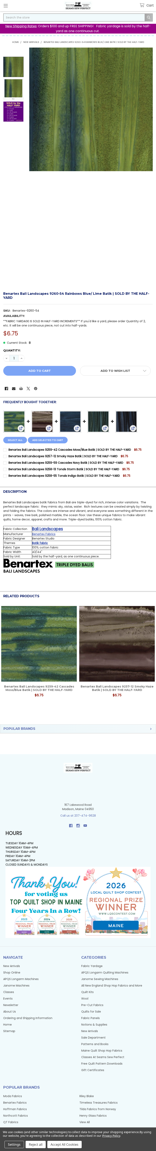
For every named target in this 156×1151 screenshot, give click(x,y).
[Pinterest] (35, 388)
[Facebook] (6, 388)
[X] (28, 388)
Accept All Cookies (64, 1144)
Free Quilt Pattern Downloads (101, 1064)
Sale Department (93, 1038)
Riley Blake (86, 1096)
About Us (9, 1012)
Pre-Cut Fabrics (92, 1005)
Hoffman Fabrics (15, 1109)
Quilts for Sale (91, 1012)
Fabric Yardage (92, 966)
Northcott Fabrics (15, 1116)
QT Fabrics (10, 1122)
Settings (14, 1144)
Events (8, 999)
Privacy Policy (111, 1136)
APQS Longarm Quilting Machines (104, 972)
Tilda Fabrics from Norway (97, 1109)
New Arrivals (11, 966)
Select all (15, 440)
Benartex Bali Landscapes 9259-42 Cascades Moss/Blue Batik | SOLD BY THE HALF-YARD (70, 450)
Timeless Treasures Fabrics (98, 1103)
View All (84, 1122)
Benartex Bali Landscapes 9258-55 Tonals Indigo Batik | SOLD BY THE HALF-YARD (64, 476)
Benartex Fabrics (43, 534)
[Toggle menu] (5, 5)
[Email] (14, 388)
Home (7, 1025)
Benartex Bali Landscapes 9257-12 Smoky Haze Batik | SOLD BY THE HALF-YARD (63, 456)
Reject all (35, 1144)
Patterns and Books (94, 1044)
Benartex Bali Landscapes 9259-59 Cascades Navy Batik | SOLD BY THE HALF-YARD (66, 463)
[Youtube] (85, 825)
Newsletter (10, 1005)
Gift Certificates (92, 1070)
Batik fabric (40, 543)
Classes (8, 992)
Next (152, 656)
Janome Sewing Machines (99, 979)
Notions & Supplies (94, 1025)
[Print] (21, 388)
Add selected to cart (47, 440)
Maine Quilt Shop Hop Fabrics (101, 1051)
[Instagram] (78, 825)
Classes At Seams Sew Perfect (102, 1057)
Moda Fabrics (12, 1096)
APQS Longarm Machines (21, 979)
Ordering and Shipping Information (27, 1018)
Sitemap (9, 1031)
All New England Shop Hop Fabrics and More (111, 985)
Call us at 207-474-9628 (78, 816)
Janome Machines (16, 985)
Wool (84, 999)
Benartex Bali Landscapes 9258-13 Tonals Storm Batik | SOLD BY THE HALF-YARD (64, 469)
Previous (4, 656)
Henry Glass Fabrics (93, 1116)
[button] (115, 371)
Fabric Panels (90, 1018)
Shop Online (11, 972)
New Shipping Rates (21, 26)
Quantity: (12, 350)
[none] (91, 109)
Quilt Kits (87, 992)
